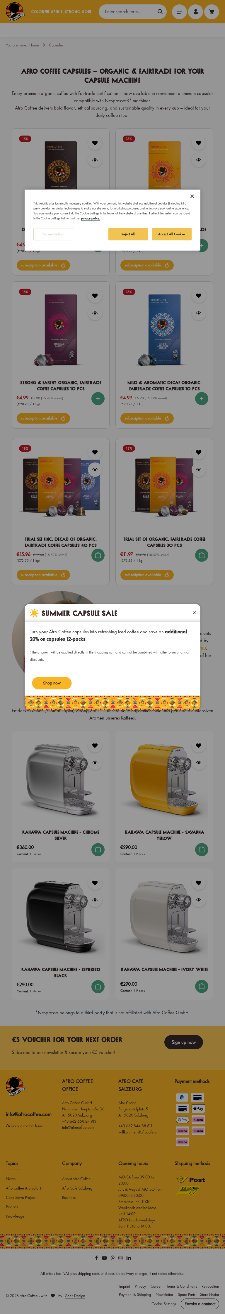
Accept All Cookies (171, 234)
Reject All (128, 234)
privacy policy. (90, 218)
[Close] (192, 196)
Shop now (52, 683)
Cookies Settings (53, 234)
